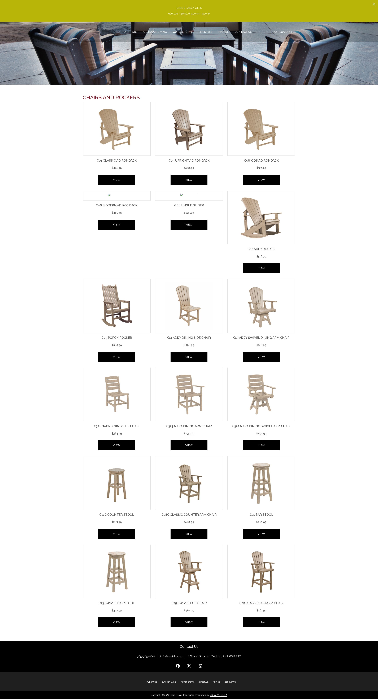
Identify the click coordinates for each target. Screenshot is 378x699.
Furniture (129, 31)
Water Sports (187, 682)
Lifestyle (205, 31)
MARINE (216, 682)
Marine (223, 31)
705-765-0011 (146, 656)
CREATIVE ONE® (218, 695)
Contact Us (243, 31)
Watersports (183, 31)
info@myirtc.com (171, 656)
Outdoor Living (155, 31)
